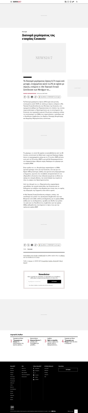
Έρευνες (12, 387)
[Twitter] (28, 96)
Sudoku (50, 261)
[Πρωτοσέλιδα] (66, 2)
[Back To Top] (76, 411)
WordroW (55, 261)
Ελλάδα (11, 368)
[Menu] (11, 1)
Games (30, 261)
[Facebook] (24, 96)
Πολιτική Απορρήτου (26, 374)
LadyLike (46, 374)
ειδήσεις (62, 255)
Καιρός (11, 391)
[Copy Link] (35, 96)
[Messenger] (32, 96)
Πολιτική (12, 370)
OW (45, 376)
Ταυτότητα (24, 370)
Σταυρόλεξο (44, 261)
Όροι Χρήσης (24, 372)
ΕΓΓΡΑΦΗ (68, 369)
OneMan (46, 372)
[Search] (77, 2)
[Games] (73, 2)
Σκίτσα (11, 393)
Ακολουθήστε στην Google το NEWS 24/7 (34, 255)
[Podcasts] (71, 2)
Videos (11, 397)
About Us (24, 368)
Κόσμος (11, 372)
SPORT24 (46, 370)
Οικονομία (24, 31)
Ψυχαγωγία (12, 380)
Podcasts (12, 395)
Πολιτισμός (12, 378)
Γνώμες (11, 374)
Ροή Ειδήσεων (13, 389)
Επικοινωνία (24, 376)
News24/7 (46, 368)
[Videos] (68, 2)
